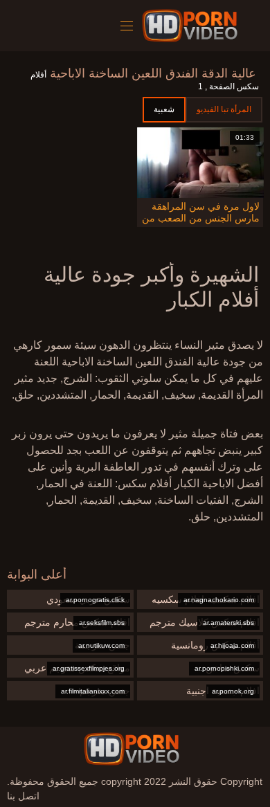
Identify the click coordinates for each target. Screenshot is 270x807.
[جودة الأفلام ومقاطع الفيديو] (131, 749)
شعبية (164, 109)
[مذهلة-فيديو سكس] (192, 25)
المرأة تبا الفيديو (224, 109)
